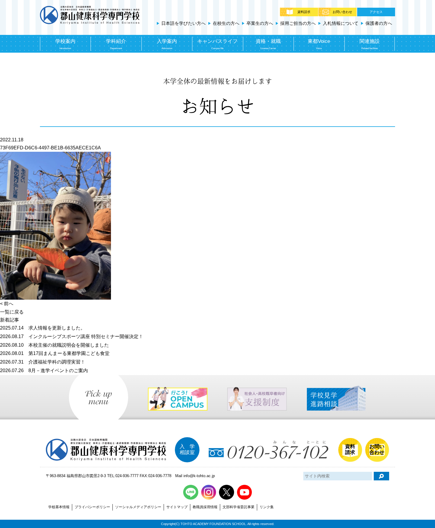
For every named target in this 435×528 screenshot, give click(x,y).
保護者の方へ (378, 23)
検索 (381, 476)
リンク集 (267, 507)
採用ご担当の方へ (298, 23)
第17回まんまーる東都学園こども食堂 (54, 353)
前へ (8, 303)
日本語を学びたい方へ (183, 23)
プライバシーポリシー (92, 507)
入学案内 (167, 43)
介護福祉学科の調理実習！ (42, 361)
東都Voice (319, 43)
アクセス (376, 12)
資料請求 (303, 12)
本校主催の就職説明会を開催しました (54, 345)
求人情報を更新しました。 (42, 327)
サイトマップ (177, 507)
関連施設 (370, 43)
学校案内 (65, 43)
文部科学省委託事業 (238, 507)
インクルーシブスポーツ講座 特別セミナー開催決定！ (71, 336)
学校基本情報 (59, 507)
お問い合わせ (342, 12)
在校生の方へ (226, 23)
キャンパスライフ (217, 43)
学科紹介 (116, 43)
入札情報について (340, 23)
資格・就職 (268, 43)
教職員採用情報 (205, 507)
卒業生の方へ (259, 23)
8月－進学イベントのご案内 (44, 370)
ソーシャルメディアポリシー (138, 507)
